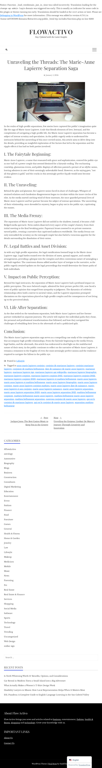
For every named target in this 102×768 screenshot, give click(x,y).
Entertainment (11, 496)
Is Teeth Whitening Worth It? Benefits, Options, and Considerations (36, 676)
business (57, 719)
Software (8, 613)
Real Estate (9, 590)
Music (7, 571)
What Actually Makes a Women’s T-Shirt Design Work (29, 685)
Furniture (8, 519)
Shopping (8, 604)
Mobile (7, 566)
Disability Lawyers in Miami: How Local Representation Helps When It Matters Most (44, 690)
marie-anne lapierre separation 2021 (58, 392)
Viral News (52, 764)
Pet (5, 585)
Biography (9, 463)
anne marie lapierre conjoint (31, 365)
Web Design (9, 641)
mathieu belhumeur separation (30, 399)
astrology (8, 454)
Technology (9, 622)
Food (6, 515)
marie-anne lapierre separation (78, 389)
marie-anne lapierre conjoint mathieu (31, 386)
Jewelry (7, 543)
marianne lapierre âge (23, 372)
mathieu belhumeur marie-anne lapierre (33, 396)
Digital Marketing (12, 487)
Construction (10, 477)
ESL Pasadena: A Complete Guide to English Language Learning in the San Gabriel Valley (46, 695)
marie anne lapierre (86, 379)
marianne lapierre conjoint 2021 (46, 376)
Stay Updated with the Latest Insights (51, 37)
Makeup (8, 557)
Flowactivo (51, 32)
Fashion (7, 505)
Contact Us (9, 743)
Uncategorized (11, 637)
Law (6, 547)
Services (8, 599)
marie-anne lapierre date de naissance (69, 386)
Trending (8, 632)
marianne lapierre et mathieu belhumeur (56, 379)
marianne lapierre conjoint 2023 (20, 379)
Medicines (9, 562)
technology (30, 723)
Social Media (10, 608)
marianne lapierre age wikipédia (51, 372)
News (6, 576)
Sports (7, 618)
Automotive (9, 458)
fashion (80, 719)
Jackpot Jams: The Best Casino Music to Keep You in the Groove (29, 421)
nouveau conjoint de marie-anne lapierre (66, 399)
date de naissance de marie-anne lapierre (64, 369)
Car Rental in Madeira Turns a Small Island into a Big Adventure (35, 681)
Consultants (9, 482)
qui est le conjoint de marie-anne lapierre (54, 402)
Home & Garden (12, 538)
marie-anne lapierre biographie (61, 382)
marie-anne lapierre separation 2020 (22, 392)
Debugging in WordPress (11, 15)
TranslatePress (84, 765)
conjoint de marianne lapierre (60, 365)
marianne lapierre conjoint (17, 376)
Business (8, 472)
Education (9, 491)
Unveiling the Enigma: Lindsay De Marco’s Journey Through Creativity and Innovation (74, 423)
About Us (8, 738)
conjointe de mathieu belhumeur (28, 369)
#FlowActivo (10, 449)
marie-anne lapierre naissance (47, 389)
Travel (7, 627)
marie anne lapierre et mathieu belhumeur (24, 382)
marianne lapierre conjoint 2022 (79, 376)
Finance (8, 510)
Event (7, 501)
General (8, 529)
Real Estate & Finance (14, 594)
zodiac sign (9, 646)
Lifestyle (20, 361)
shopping (15, 723)
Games (7, 524)
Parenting (8, 580)
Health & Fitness (12, 533)
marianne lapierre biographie (82, 372)
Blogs (6, 468)
